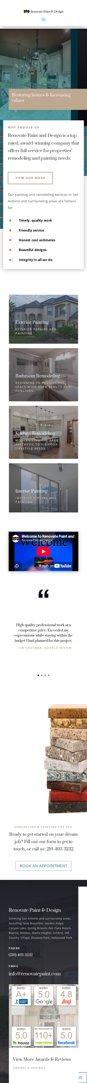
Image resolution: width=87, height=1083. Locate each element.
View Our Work (30, 178)
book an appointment (43, 866)
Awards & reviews (29, 1068)
